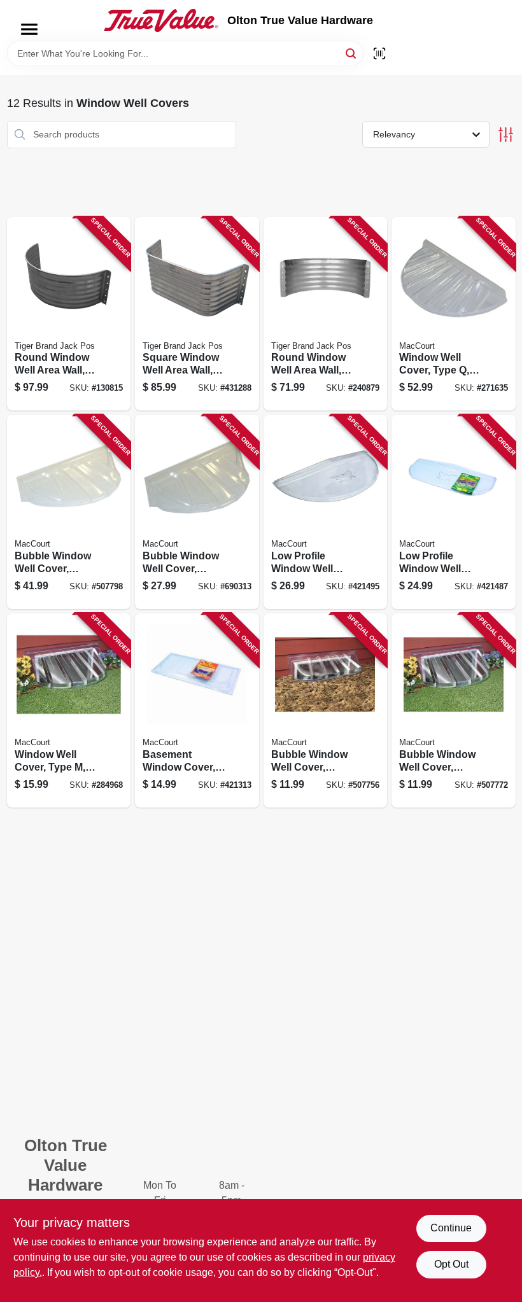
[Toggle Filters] (505, 134)
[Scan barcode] (379, 53)
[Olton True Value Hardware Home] (161, 20)
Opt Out (451, 1264)
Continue (451, 1227)
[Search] (351, 52)
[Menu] (29, 29)
